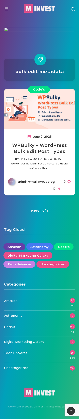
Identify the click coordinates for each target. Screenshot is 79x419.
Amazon (14, 247)
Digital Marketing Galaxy (27, 255)
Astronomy (39, 247)
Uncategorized (53, 264)
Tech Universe (19, 264)
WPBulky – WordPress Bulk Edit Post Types (39, 148)
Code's (39, 89)
